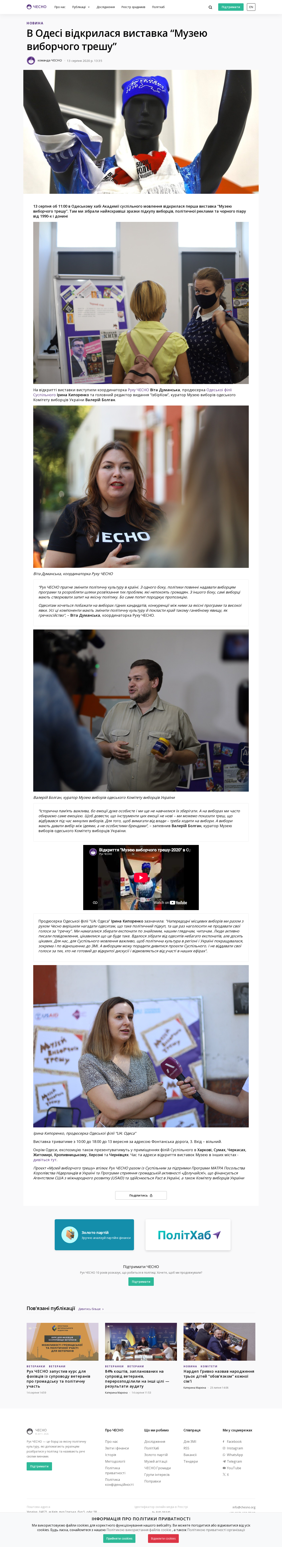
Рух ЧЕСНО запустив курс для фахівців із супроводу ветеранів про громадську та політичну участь (58, 1379)
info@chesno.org (244, 1507)
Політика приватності (115, 1470)
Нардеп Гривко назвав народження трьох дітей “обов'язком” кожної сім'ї (219, 1376)
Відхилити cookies (163, 1538)
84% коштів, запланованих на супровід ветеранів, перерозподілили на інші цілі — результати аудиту (137, 1379)
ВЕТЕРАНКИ (36, 1366)
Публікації (79, 7)
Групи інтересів (157, 1474)
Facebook (234, 1441)
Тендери (191, 1461)
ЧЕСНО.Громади (157, 1468)
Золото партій (156, 1454)
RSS (186, 1448)
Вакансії (190, 1454)
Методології (115, 1461)
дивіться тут (45, 1159)
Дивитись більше (89, 1309)
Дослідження (106, 7)
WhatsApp (234, 1454)
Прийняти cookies (119, 1538)
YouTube (233, 1468)
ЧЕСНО (41, 1430)
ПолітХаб (151, 1448)
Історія (110, 1454)
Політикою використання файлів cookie (139, 1530)
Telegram (234, 1461)
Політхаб (158, 7)
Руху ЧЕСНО (138, 389)
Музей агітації (155, 1461)
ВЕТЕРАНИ (57, 1366)
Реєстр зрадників (133, 7)
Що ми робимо (156, 1430)
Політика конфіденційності (119, 1482)
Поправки (152, 1481)
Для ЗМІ (190, 1441)
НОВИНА (35, 23)
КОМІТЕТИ (209, 1366)
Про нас (59, 7)
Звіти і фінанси (117, 1448)
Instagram (234, 1448)
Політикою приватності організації (216, 1530)
